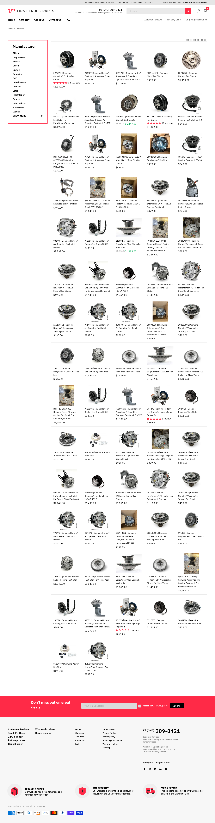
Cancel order (15, 744)
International (19, 103)
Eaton (16, 90)
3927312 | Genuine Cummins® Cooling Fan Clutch (63, 76)
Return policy (109, 736)
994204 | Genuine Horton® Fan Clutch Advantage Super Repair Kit (97, 160)
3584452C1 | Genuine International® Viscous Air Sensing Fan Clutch (159, 203)
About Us (39, 19)
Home (11, 19)
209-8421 (161, 730)
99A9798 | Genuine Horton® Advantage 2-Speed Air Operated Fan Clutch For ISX (98, 119)
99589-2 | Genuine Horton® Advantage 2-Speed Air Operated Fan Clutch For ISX (129, 412)
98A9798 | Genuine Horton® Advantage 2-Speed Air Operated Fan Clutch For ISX (129, 76)
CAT (15, 78)
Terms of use (109, 729)
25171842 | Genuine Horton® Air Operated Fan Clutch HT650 (127, 455)
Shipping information (196, 19)
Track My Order (174, 19)
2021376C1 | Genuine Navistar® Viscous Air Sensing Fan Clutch (188, 328)
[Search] (188, 11)
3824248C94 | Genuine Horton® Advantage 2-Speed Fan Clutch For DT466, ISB (191, 244)
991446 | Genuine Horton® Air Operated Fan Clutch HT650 (97, 328)
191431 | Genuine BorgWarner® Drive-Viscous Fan (66, 371)
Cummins (17, 74)
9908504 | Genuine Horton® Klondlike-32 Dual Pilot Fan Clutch (128, 160)
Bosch (16, 65)
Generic (17, 99)
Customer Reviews (152, 19)
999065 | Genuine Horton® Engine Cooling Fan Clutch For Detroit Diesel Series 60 (97, 287)
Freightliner (19, 94)
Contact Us (55, 19)
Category (24, 19)
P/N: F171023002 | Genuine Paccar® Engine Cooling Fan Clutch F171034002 (97, 203)
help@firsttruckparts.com (156, 762)
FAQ (68, 19)
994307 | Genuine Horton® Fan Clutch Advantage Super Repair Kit (97, 76)
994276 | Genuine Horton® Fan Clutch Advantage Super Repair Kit (160, 412)
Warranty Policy (110, 744)
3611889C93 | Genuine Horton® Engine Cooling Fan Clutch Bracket (190, 203)
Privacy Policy (109, 733)
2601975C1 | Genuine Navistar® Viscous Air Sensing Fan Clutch (63, 328)
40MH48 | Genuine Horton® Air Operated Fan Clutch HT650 (128, 328)
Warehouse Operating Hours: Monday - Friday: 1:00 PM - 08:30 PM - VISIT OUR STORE (119, 2)
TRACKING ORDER (34, 789)
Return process (16, 740)
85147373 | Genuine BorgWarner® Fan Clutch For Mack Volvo (160, 371)
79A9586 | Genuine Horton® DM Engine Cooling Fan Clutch (160, 287)
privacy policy (161, 706)
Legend (16, 111)
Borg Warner (19, 57)
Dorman (17, 86)
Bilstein (16, 69)
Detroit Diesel (19, 82)
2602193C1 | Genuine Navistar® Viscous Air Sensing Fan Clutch (63, 287)
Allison (16, 53)
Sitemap (106, 747)
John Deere (18, 107)
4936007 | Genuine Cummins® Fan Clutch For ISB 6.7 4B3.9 (127, 287)
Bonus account (43, 733)
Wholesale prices (45, 729)
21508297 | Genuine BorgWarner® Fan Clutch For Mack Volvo (128, 244)
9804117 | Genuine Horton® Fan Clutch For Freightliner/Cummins (66, 119)
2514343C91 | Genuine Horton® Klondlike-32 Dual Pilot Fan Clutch (128, 203)
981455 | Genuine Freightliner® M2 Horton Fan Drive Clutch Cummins (191, 287)
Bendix (16, 61)
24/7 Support (15, 736)
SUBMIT (177, 705)
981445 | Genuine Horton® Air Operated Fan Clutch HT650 (65, 244)
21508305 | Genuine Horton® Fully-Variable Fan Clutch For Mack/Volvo (190, 371)
